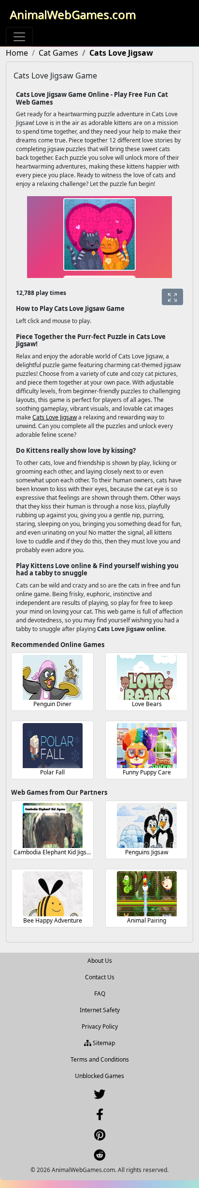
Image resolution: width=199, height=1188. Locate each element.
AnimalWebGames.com (73, 14)
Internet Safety (100, 1010)
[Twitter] (99, 1096)
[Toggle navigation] (19, 36)
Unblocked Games (99, 1076)
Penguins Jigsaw (146, 852)
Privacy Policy (100, 1026)
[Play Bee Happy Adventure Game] (53, 893)
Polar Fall (52, 772)
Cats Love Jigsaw (54, 417)
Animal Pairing (146, 920)
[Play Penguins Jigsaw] (147, 825)
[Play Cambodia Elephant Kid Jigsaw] (53, 825)
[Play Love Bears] (147, 677)
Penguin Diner (52, 704)
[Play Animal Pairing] (147, 893)
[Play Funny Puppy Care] (147, 745)
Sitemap (103, 1043)
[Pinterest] (99, 1137)
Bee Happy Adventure (52, 920)
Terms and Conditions (100, 1059)
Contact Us (99, 977)
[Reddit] (99, 1157)
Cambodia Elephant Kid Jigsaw (54, 852)
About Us (99, 961)
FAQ (99, 993)
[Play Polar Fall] (53, 745)
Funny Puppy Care (147, 772)
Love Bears (147, 704)
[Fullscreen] (172, 297)
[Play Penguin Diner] (53, 677)
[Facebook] (99, 1116)
